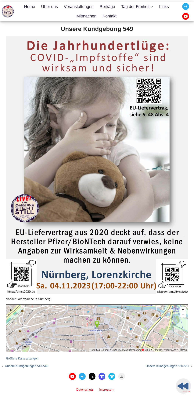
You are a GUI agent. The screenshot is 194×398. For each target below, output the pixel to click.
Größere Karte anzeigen (22, 358)
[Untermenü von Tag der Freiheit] (151, 6)
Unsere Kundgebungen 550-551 (167, 366)
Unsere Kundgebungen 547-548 (26, 366)
